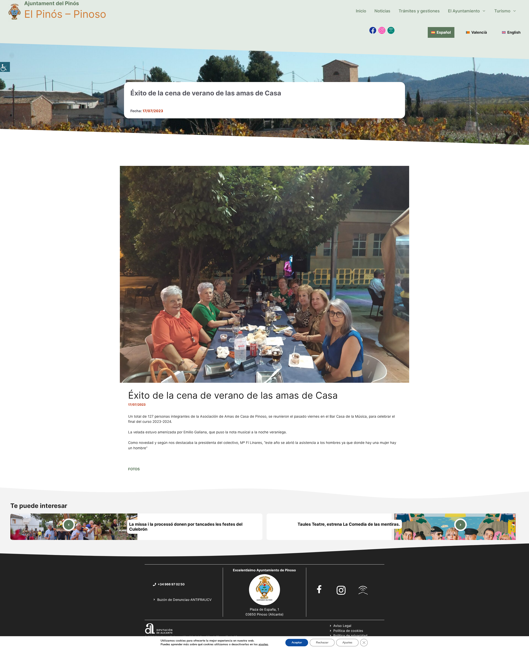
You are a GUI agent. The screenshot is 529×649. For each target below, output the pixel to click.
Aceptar (297, 642)
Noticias (382, 10)
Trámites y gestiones (419, 10)
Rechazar (322, 642)
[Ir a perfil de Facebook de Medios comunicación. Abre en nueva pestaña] (372, 30)
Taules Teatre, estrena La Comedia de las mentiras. (349, 524)
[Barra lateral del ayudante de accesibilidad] (5, 67)
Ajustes (347, 642)
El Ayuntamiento (464, 10)
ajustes (263, 644)
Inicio (361, 10)
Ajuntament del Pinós (51, 3)
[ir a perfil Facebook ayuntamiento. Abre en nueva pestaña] (319, 589)
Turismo (502, 10)
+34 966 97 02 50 (171, 584)
